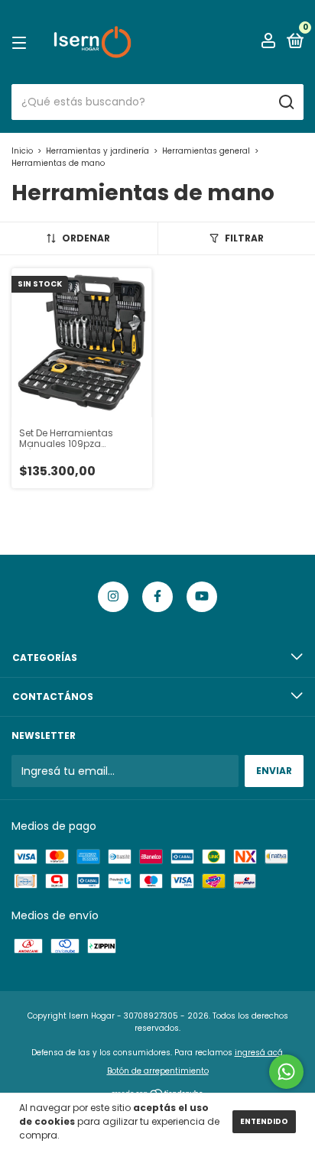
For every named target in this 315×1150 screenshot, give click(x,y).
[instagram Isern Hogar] (113, 596)
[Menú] (21, 42)
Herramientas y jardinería (97, 151)
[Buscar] (285, 102)
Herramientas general (206, 151)
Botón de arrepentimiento (158, 1071)
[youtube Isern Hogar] (202, 596)
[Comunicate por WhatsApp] (286, 1071)
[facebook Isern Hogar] (157, 596)
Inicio (22, 151)
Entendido (264, 1121)
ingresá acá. (259, 1052)
